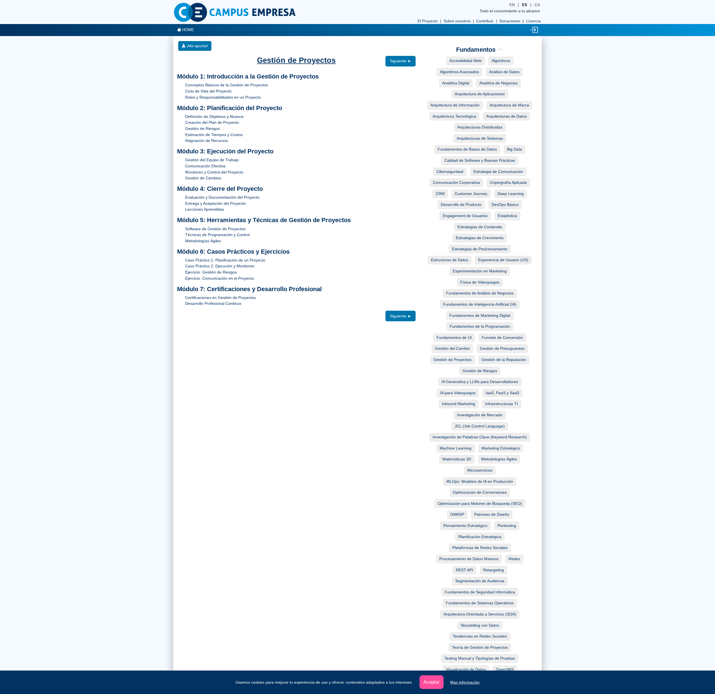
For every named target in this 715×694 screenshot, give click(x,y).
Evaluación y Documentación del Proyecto (222, 197)
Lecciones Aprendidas (204, 209)
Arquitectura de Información (455, 105)
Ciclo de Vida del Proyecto (208, 91)
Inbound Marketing (458, 403)
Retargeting (493, 570)
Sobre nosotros (457, 21)
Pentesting (506, 525)
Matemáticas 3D (456, 459)
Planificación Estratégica (479, 536)
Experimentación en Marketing (480, 271)
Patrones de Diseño (491, 514)
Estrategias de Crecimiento (480, 238)
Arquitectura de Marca (509, 105)
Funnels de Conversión (502, 337)
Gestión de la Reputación (504, 359)
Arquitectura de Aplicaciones (480, 94)
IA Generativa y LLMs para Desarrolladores (480, 381)
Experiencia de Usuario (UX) (503, 260)
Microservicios (479, 470)
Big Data (514, 149)
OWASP (457, 514)
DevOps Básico (505, 204)
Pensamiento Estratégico (465, 525)
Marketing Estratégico (501, 448)
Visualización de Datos (466, 669)
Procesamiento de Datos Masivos (469, 559)
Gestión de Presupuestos (502, 348)
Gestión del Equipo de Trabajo (212, 160)
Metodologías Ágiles (203, 241)
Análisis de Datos (504, 72)
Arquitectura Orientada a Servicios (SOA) (480, 614)
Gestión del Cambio (452, 348)
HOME (187, 29)
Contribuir (485, 21)
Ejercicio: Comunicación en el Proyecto (219, 278)
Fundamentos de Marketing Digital (479, 315)
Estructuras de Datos (449, 260)
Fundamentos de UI (454, 337)
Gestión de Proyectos (452, 359)
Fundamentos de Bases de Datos (467, 149)
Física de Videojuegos (479, 282)
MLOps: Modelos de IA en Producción (479, 481)
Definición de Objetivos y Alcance (214, 116)
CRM (440, 193)
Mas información (465, 682)
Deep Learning (510, 193)
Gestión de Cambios (203, 178)
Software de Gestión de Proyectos (215, 229)
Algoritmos (501, 60)
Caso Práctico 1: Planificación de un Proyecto (225, 260)
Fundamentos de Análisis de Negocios (480, 293)
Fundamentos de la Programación (480, 326)
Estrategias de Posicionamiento (479, 249)
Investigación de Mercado (479, 415)
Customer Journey (471, 193)
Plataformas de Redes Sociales (479, 547)
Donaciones (509, 21)
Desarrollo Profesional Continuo (213, 303)
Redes (514, 559)
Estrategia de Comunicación (498, 171)
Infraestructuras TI (501, 403)
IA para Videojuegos (458, 393)
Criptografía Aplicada (508, 182)
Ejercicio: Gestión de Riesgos (211, 272)
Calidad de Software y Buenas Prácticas (479, 160)
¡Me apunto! (196, 46)
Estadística (507, 215)
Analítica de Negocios (498, 83)
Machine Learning (455, 448)
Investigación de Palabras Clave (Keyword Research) (480, 437)
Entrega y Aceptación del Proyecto (215, 203)
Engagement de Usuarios (465, 215)
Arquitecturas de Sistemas (480, 138)
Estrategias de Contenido (479, 227)
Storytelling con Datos (480, 625)
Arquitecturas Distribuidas (479, 127)
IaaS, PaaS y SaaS (502, 393)
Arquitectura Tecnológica (454, 116)
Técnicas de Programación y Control (217, 234)
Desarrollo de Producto (461, 204)
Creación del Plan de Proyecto (212, 122)
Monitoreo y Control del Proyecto (214, 172)
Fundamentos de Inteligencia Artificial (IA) (479, 304)
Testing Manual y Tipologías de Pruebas (479, 658)
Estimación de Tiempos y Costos (214, 134)
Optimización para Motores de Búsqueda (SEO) (480, 503)
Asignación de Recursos (206, 140)
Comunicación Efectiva (205, 166)
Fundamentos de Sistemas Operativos (480, 603)
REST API (464, 570)
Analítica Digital (455, 83)
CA (537, 5)
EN (512, 5)
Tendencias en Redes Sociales (480, 636)
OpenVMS (505, 669)
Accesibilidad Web (465, 60)
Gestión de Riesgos (202, 128)
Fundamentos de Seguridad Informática (480, 592)
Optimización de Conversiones (480, 492)
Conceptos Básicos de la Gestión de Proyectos (226, 85)
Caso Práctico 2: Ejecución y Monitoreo (219, 266)
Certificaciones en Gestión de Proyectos (220, 297)
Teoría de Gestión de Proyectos (480, 647)
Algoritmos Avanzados (459, 72)
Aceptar (431, 682)
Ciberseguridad (449, 171)
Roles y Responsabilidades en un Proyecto (223, 97)
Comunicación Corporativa (456, 182)
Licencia (533, 21)
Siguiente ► (400, 61)
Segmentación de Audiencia (479, 581)
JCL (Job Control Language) (480, 426)
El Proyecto (428, 21)
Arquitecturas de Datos (506, 116)
